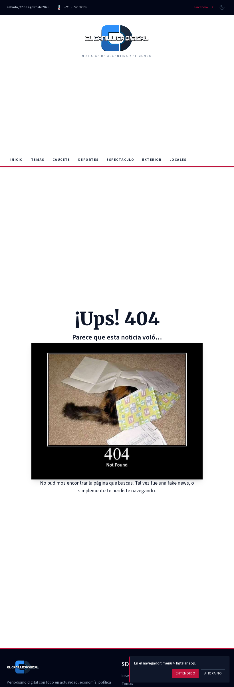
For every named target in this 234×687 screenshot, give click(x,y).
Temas (38, 159)
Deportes (88, 159)
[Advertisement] (117, 111)
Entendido (185, 673)
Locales (178, 159)
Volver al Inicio (121, 501)
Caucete (61, 159)
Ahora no (213, 673)
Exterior (152, 159)
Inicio (16, 159)
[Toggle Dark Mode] (222, 7)
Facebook (201, 7)
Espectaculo (120, 159)
